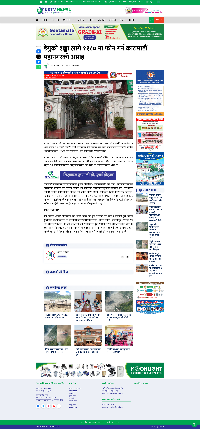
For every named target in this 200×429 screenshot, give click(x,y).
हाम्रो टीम (84, 422)
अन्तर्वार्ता (101, 20)
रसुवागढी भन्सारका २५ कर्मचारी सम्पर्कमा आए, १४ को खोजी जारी (119, 317)
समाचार (45, 20)
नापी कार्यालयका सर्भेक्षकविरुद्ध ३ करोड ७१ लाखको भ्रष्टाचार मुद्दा (88, 351)
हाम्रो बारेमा (115, 422)
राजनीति (55, 20)
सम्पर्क (108, 422)
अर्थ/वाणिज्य (67, 20)
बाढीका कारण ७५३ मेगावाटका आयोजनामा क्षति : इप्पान (57, 316)
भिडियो (122, 20)
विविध (131, 20)
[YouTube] (46, 1)
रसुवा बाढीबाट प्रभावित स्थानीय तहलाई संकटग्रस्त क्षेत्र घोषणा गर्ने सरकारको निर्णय (88, 317)
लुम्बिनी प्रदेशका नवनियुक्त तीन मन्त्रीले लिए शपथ (118, 350)
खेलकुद (81, 20)
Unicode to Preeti (96, 422)
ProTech (161, 427)
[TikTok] (51, 1)
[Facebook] (41, 1)
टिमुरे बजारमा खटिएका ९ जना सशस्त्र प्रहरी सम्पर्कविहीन (56, 350)
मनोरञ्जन (91, 20)
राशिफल (112, 20)
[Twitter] (122, 257)
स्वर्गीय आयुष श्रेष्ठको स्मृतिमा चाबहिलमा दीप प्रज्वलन (155, 257)
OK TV (159, 19)
